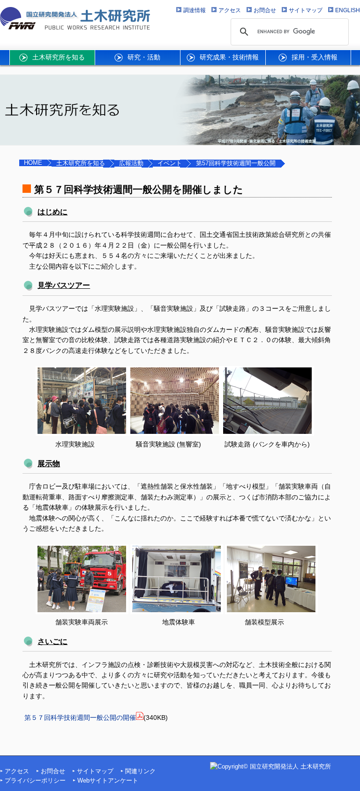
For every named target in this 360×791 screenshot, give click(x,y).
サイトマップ (95, 771)
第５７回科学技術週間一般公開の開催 (80, 717)
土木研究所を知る (80, 163)
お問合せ (53, 771)
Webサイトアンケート (107, 780)
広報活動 (131, 163)
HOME (33, 163)
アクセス (17, 771)
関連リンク (140, 771)
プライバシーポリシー (35, 780)
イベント (170, 163)
